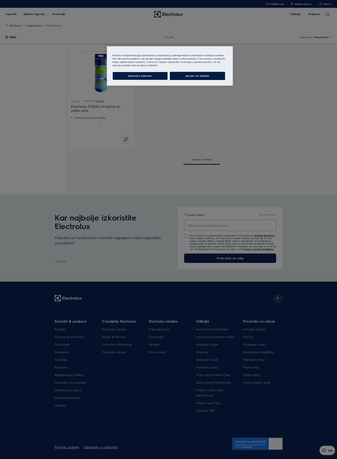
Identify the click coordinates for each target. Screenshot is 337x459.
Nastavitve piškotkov (140, 75)
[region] (169, 66)
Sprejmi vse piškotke (197, 75)
